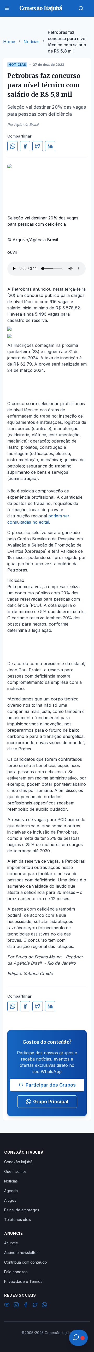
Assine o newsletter (21, 1252)
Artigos (10, 1200)
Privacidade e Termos (23, 1281)
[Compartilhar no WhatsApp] (12, 146)
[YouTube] (6, 1305)
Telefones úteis (17, 1219)
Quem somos (15, 1171)
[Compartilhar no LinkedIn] (50, 146)
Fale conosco (16, 1272)
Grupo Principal (50, 1101)
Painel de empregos (21, 1210)
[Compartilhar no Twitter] (37, 146)
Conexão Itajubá (18, 1162)
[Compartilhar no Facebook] (25, 146)
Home (9, 41)
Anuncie (11, 1243)
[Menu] (6, 8)
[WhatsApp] (44, 1305)
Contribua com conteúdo (25, 1262)
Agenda (11, 1190)
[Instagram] (16, 1305)
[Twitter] (35, 1305)
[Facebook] (25, 1305)
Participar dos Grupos (51, 1085)
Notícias (31, 41)
